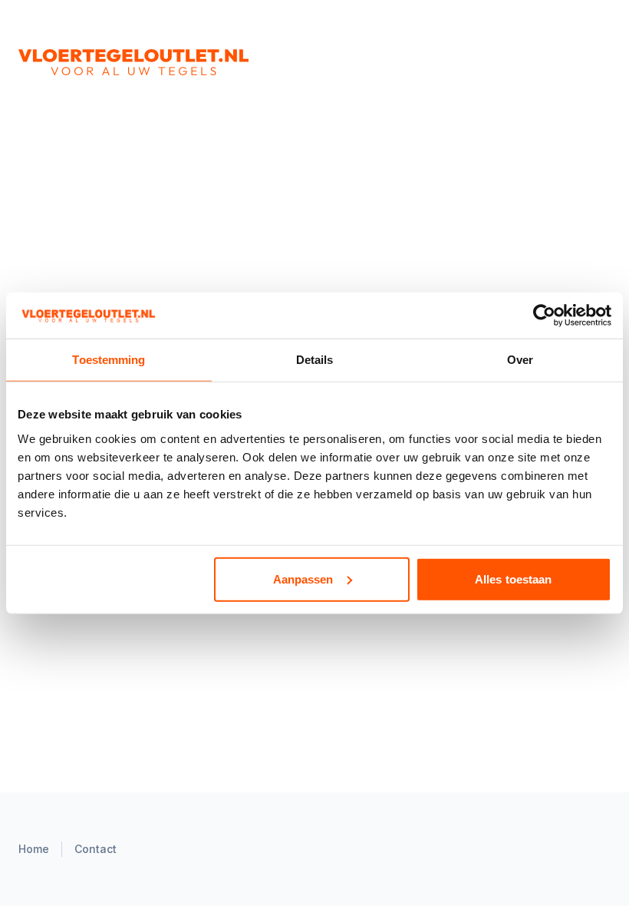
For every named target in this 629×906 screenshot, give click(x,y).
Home (33, 848)
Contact (95, 848)
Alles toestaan (513, 578)
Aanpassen (303, 578)
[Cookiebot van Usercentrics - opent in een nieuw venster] (544, 315)
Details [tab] (315, 359)
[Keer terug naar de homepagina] (190, 62)
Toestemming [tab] (108, 359)
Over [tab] (520, 359)
